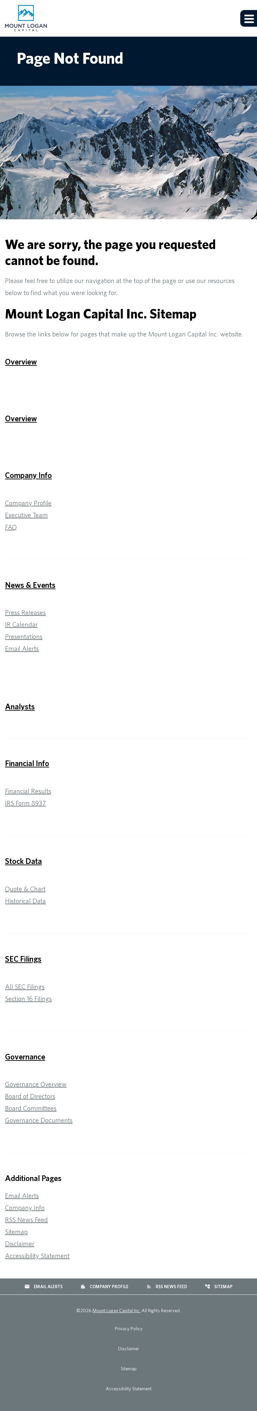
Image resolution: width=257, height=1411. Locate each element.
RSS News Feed (26, 1219)
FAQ (11, 527)
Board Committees (31, 1108)
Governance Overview (36, 1084)
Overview (21, 361)
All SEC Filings (25, 986)
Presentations (23, 636)
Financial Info (27, 763)
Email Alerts (22, 648)
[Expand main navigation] (248, 18)
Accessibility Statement (37, 1255)
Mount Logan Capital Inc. (116, 1310)
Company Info (28, 475)
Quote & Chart (25, 889)
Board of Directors (30, 1096)
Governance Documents (39, 1120)
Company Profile (28, 503)
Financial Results (28, 791)
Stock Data (23, 861)
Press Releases (25, 612)
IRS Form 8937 (25, 803)
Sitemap (16, 1231)
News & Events (30, 585)
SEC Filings (23, 958)
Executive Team (26, 515)
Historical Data (25, 901)
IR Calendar (21, 624)
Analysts (20, 706)
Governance (25, 1056)
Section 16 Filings (28, 998)
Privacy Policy (129, 1328)
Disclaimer (19, 1243)
